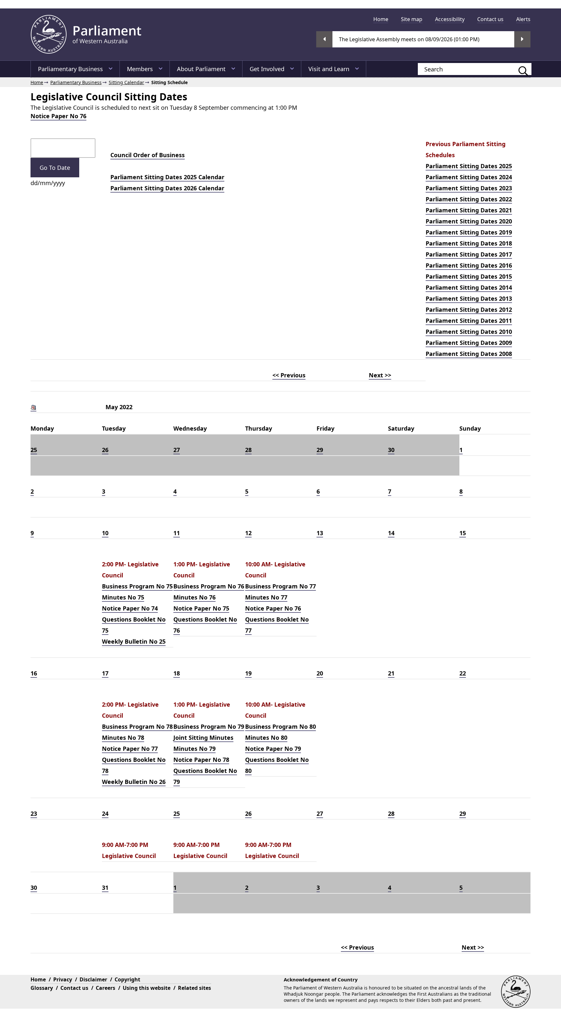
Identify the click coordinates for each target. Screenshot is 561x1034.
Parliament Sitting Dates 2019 (469, 232)
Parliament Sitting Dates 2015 (469, 276)
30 (391, 450)
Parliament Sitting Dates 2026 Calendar (167, 188)
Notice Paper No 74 (130, 608)
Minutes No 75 (123, 597)
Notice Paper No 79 (273, 748)
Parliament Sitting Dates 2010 (469, 331)
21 (391, 673)
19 (248, 673)
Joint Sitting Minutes (203, 737)
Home (380, 19)
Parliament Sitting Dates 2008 (469, 354)
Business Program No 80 (280, 726)
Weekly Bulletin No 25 (134, 641)
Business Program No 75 (137, 586)
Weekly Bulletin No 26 (134, 782)
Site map (411, 19)
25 (34, 450)
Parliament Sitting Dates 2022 (469, 199)
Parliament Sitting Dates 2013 (469, 298)
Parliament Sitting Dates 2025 (469, 166)
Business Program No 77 (280, 586)
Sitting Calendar (126, 82)
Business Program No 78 (137, 726)
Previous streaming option (324, 39)
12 (248, 533)
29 (320, 450)
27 (176, 450)
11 (176, 533)
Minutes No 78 (123, 737)
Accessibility (450, 19)
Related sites (194, 987)
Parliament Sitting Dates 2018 (469, 243)
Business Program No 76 (208, 586)
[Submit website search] (520, 69)
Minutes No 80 (266, 737)
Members (140, 69)
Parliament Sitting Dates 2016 (469, 265)
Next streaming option (522, 39)
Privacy (62, 979)
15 (462, 533)
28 (248, 450)
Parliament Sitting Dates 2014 (469, 287)
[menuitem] (380, 19)
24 (105, 813)
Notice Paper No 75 (201, 608)
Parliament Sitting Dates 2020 (469, 221)
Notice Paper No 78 (201, 759)
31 (105, 887)
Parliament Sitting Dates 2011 (469, 320)
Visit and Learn (328, 69)
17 (105, 673)
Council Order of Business (147, 155)
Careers (105, 987)
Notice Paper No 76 (58, 116)
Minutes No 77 (266, 597)
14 (391, 533)
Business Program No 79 (208, 726)
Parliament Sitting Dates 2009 (469, 343)
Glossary (42, 987)
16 (34, 673)
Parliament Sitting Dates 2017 (469, 254)
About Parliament (201, 69)
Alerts (523, 19)
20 (320, 673)
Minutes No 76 (194, 597)
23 (34, 813)
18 (176, 673)
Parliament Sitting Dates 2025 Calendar (167, 177)
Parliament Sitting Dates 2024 (469, 177)
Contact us (490, 19)
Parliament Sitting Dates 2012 (469, 309)
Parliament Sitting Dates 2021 (469, 210)
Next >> (380, 375)
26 (105, 450)
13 (320, 533)
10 (105, 533)
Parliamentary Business (70, 69)
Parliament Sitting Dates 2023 (469, 188)
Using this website (146, 987)
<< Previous (288, 375)
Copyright (127, 979)
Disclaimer (93, 979)
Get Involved (267, 69)
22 (462, 673)
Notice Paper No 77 (130, 748)
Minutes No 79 (194, 748)
